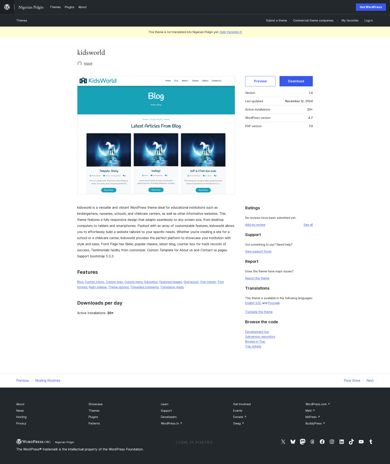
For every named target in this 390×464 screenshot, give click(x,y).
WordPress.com (318, 404)
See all (308, 224)
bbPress (313, 417)
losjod (88, 63)
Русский (274, 303)
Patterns (94, 423)
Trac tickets (253, 346)
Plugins (93, 417)
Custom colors (94, 282)
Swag (238, 423)
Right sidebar (98, 287)
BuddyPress (315, 423)
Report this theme (257, 278)
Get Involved (242, 404)
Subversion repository (260, 336)
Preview (260, 81)
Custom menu (134, 282)
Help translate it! (231, 32)
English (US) (253, 303)
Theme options (118, 287)
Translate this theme (259, 312)
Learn (164, 404)
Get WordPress (371, 7)
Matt (310, 410)
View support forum (258, 251)
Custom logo (114, 282)
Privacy (21, 423)
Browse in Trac (255, 341)
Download (296, 81)
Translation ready (172, 287)
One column (208, 282)
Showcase (96, 404)
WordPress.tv (171, 423)
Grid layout (191, 282)
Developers (169, 417)
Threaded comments (144, 287)
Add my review (255, 224)
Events (237, 410)
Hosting (21, 417)
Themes (21, 20)
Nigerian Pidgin (64, 442)
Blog (80, 282)
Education (151, 282)
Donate (240, 417)
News (20, 410)
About (20, 404)
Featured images (170, 282)
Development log (257, 331)
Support (166, 410)
